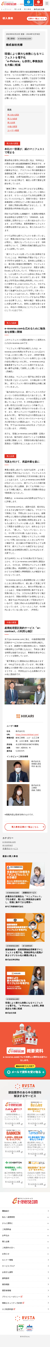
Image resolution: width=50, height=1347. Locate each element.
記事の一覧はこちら (36, 19)
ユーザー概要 (13, 130)
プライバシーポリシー (11, 1297)
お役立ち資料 (7, 1272)
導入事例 (11, 38)
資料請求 (5, 1278)
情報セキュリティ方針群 (12, 1303)
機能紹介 (5, 1211)
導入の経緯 (12, 118)
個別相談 (5, 1284)
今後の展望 (12, 126)
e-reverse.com (24, 38)
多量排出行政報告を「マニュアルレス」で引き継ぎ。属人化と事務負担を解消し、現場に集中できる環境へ (24, 899)
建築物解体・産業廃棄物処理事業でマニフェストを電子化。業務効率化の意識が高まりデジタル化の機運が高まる (24, 952)
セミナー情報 (7, 1260)
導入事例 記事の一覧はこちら (25, 827)
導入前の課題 (13, 115)
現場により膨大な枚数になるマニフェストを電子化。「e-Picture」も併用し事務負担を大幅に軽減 (24, 1005)
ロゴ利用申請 (7, 1309)
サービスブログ (8, 1266)
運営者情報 (6, 1290)
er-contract (7, 845)
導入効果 (11, 122)
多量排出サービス (10, 848)
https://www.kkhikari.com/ (27, 734)
